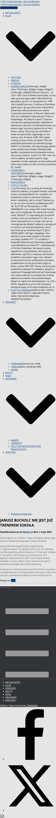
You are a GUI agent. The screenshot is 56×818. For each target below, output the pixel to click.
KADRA (14, 369)
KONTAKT (10, 700)
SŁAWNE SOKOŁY (19, 86)
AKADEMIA (10, 697)
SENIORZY (10, 688)
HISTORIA (16, 77)
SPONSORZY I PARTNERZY (18, 172)
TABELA (15, 366)
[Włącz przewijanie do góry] (2, 816)
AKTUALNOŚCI (13, 12)
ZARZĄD (15, 80)
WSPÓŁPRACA (18, 182)
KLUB (8, 685)
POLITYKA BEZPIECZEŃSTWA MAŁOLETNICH (26, 448)
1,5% (13, 188)
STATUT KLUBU (19, 185)
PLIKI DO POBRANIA (21, 290)
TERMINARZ (17, 363)
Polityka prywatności (21, 513)
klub (13, 580)
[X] (30, 810)
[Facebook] (30, 759)
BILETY (9, 372)
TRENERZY (16, 443)
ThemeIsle (32, 705)
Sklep (8, 375)
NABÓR (14, 440)
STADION (16, 83)
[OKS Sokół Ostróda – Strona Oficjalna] (20, 3)
